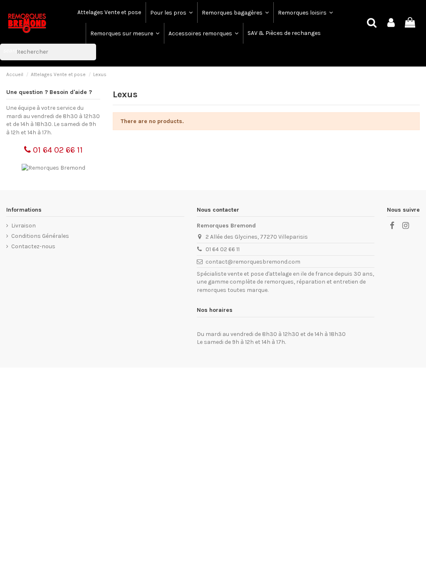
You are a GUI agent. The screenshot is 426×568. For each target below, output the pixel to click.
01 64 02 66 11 (57, 150)
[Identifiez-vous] (391, 23)
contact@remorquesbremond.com (253, 261)
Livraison (23, 225)
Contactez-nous (33, 246)
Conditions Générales (40, 236)
